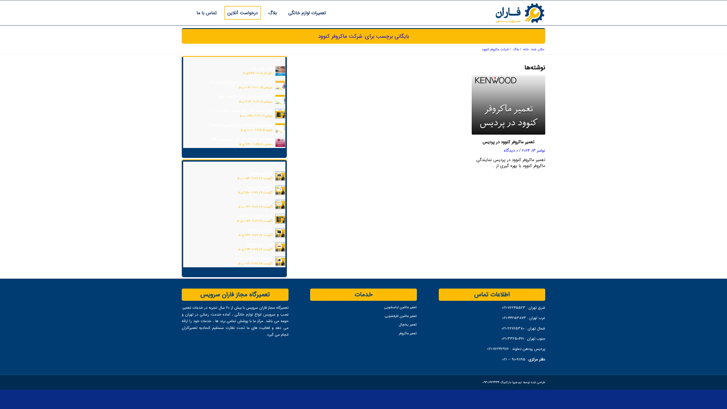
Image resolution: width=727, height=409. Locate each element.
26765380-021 (514, 328)
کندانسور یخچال (260, 230)
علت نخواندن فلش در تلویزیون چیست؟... (240, 82)
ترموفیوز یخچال (260, 201)
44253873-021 (514, 318)
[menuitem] (305, 12)
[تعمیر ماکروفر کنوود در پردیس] (508, 105)
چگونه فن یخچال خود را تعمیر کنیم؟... (243, 96)
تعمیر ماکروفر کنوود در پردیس (508, 141)
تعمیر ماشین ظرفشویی (401, 316)
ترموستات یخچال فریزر (255, 258)
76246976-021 (498, 349)
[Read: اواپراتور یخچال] (280, 176)
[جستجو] (183, 12)
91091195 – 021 (513, 359)
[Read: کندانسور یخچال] (280, 233)
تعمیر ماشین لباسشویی (400, 307)
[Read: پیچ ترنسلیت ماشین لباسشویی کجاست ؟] (280, 128)
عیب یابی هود (261, 68)
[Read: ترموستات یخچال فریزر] (280, 261)
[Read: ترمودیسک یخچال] (280, 190)
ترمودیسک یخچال (258, 187)
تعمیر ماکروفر (408, 333)
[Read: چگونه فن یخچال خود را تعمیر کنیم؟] (280, 99)
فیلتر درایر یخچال (259, 244)
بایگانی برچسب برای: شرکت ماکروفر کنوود (363, 36)
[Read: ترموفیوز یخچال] (280, 204)
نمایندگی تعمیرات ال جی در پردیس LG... (240, 139)
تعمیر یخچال (408, 324)
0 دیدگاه (511, 150)
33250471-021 (513, 338)
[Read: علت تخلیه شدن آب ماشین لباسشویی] (280, 113)
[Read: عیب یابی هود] (280, 71)
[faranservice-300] (507, 12)
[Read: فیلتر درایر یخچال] (280, 247)
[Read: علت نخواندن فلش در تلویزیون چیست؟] (280, 85)
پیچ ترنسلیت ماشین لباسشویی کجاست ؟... (239, 125)
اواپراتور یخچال (261, 173)
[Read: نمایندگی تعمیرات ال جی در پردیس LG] (280, 142)
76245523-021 (513, 307)
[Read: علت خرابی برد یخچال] (280, 219)
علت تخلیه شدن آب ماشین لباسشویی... (241, 110)
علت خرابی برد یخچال (255, 215)
